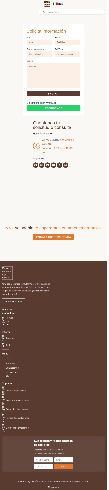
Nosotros (10, 363)
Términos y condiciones (17, 400)
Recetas (10, 338)
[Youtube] (53, 165)
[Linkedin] (47, 165)
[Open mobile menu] (3, 12)
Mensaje (31, 60)
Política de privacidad (16, 390)
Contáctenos (12, 367)
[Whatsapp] (65, 165)
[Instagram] (41, 165)
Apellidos (59, 37)
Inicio (8, 358)
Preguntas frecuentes (17, 409)
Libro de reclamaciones (17, 427)
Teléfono (59, 49)
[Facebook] (35, 165)
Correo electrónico (36, 49)
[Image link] (7, 272)
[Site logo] (47, 3)
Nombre (30, 37)
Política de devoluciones (18, 417)
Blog (8, 344)
